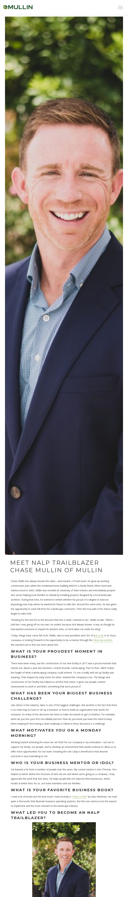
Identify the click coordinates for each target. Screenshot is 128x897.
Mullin (99, 635)
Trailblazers (103, 640)
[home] (17, 7)
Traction (79, 796)
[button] (120, 7)
